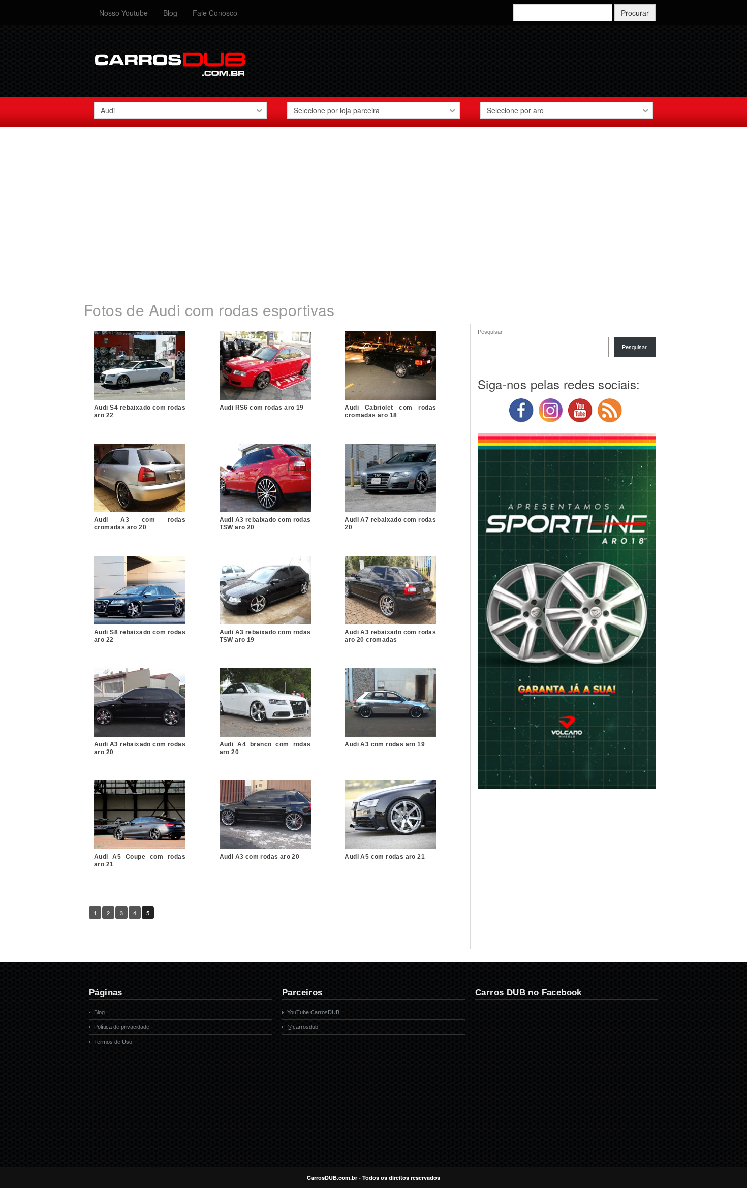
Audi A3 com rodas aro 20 (260, 856)
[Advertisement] (373, 208)
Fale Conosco (215, 13)
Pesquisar (490, 331)
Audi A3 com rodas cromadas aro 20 (139, 523)
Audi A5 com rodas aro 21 (385, 856)
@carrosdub (302, 1027)
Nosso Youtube (123, 13)
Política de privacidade (121, 1027)
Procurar (635, 13)
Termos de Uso (113, 1042)
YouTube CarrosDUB (313, 1012)
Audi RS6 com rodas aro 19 (262, 407)
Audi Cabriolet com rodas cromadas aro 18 (390, 411)
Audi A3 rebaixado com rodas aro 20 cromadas (390, 636)
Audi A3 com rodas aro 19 (385, 744)
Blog (170, 13)
